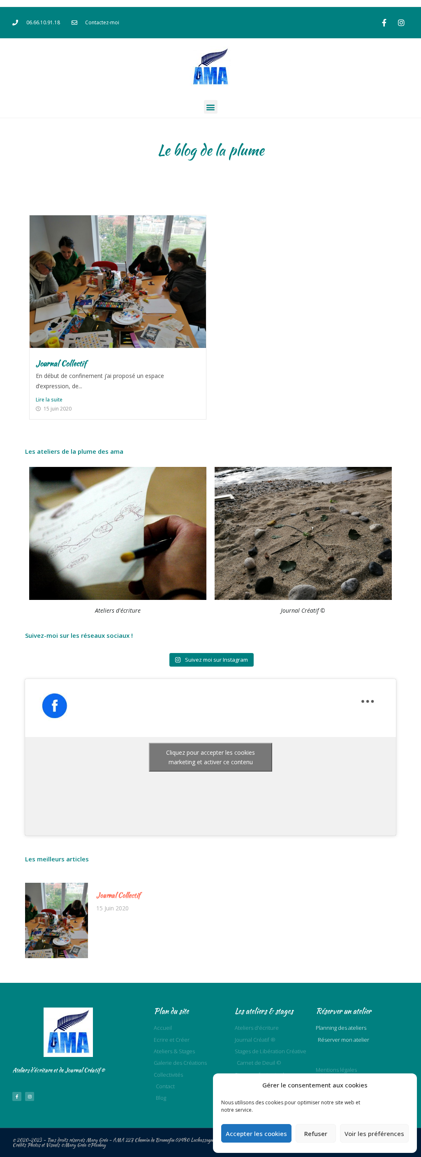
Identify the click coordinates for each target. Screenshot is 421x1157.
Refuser (315, 1133)
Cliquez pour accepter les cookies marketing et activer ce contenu (210, 757)
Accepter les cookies (256, 1133)
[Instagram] (401, 22)
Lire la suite (49, 399)
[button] (210, 107)
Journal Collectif (61, 363)
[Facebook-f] (384, 22)
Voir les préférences (374, 1133)
